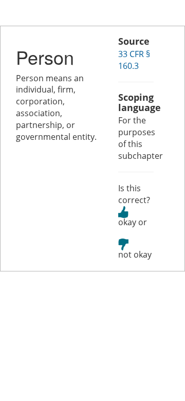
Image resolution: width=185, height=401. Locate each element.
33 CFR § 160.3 (134, 59)
